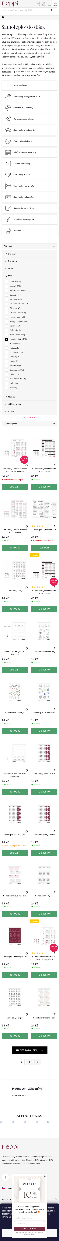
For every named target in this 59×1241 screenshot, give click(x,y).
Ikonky (14, 343)
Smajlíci (14, 357)
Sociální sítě (15, 365)
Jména (14, 374)
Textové (15, 282)
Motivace (14, 348)
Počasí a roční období (20, 290)
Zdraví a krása (17, 312)
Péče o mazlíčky (17, 379)
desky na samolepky (22, 68)
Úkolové (15, 286)
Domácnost (16, 352)
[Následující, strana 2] (29, 1062)
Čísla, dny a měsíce (19, 304)
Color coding (17, 370)
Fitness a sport (17, 317)
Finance (14, 387)
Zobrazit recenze (19, 1095)
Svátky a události (18, 321)
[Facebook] (5, 1177)
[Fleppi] (10, 1147)
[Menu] (55, 3)
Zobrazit (15, 487)
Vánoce (13, 361)
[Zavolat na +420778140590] (39, 4)
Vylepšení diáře (18, 339)
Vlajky (14, 383)
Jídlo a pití (15, 308)
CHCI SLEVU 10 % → (29, 1229)
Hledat (51, 10)
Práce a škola (17, 335)
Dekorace (15, 326)
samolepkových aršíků (18, 64)
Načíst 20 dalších (27, 1050)
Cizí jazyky (15, 330)
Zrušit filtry (31, 417)
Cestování (15, 295)
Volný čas (15, 299)
